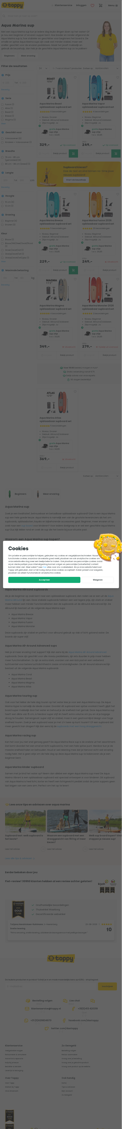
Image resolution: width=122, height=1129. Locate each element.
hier (44, 567)
